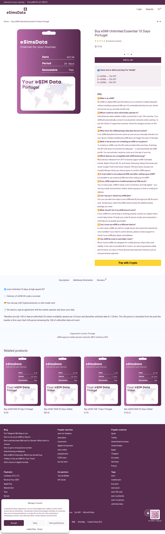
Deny (35, 523)
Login (139, 9)
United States (116, 446)
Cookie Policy (31, 529)
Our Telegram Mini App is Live (16, 433)
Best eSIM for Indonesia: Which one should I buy (23, 455)
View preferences (56, 523)
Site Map (81, 522)
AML (74, 522)
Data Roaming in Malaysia (14, 451)
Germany (115, 462)
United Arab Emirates (120, 442)
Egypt (113, 450)
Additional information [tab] (83, 280)
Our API (78, 512)
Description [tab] (64, 280)
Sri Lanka (115, 458)
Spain (113, 433)
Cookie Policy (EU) (94, 522)
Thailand (114, 454)
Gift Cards (62, 480)
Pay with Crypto (128, 262)
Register (150, 9)
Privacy (40, 529)
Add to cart (128, 60)
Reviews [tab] (101, 279)
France (114, 466)
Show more (8, 413)
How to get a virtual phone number (18, 448)
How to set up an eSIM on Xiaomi (17, 437)
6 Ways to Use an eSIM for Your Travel (19, 459)
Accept (14, 523)
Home (6, 21)
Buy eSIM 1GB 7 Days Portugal (98, 409)
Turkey (114, 438)
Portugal (91, 334)
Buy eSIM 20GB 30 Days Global (138, 409)
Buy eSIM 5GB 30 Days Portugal (18, 409)
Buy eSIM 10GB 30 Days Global (58, 409)
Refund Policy (88, 512)
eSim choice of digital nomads (16, 462)
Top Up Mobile (63, 476)
